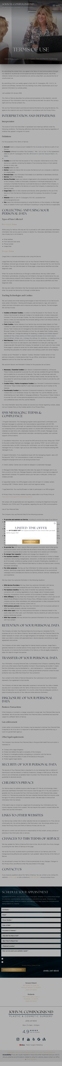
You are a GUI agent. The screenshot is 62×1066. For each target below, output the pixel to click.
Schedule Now (30, 542)
